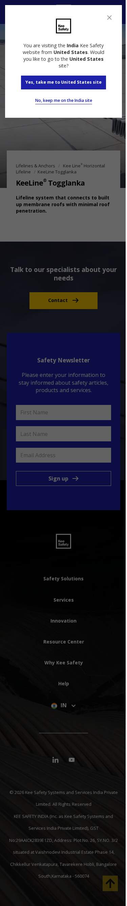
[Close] (109, 17)
